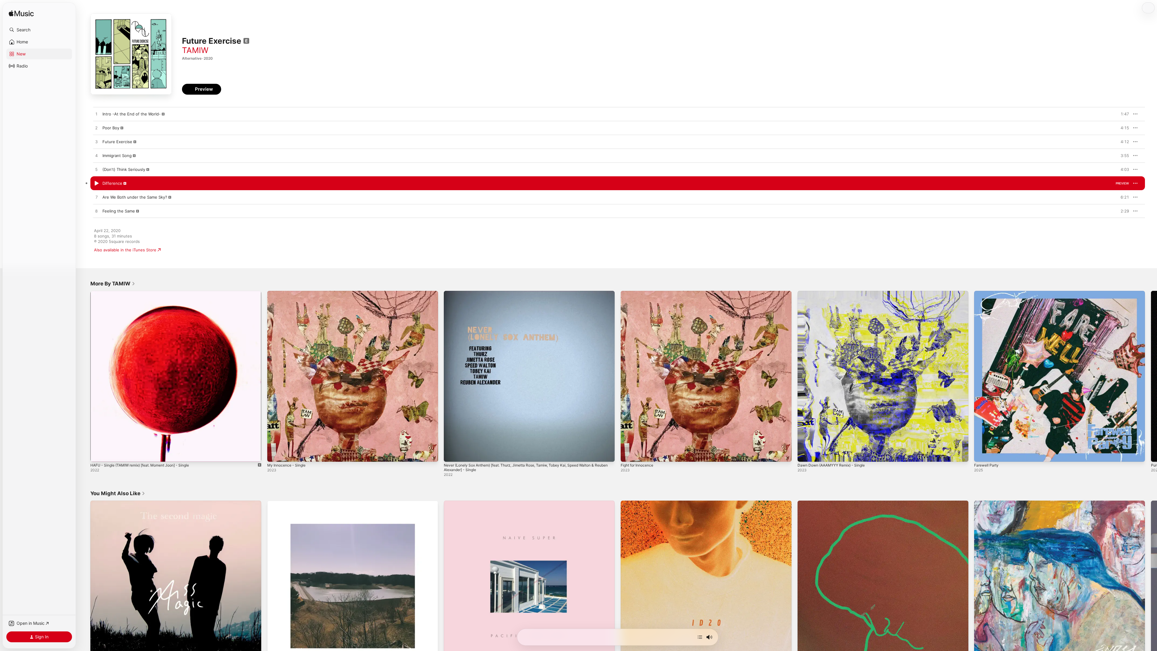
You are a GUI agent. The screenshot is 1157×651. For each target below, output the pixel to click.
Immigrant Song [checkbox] (117, 155)
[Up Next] (700, 637)
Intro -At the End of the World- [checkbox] (131, 114)
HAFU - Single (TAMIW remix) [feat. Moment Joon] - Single (146, 293)
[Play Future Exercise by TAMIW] (96, 142)
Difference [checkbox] (112, 183)
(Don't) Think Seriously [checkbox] (123, 169)
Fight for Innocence (639, 293)
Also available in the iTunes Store (125, 249)
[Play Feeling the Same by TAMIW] (96, 211)
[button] (39, 30)
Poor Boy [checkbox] (110, 127)
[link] (112, 283)
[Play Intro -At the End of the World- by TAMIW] (96, 114)
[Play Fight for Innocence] (628, 454)
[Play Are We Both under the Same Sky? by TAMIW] (96, 197)
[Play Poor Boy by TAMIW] (96, 128)
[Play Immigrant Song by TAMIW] (96, 156)
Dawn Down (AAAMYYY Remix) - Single (835, 293)
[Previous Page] (84, 376)
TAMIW (195, 50)
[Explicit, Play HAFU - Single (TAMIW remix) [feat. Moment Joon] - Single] (97, 454)
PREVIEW (1122, 114)
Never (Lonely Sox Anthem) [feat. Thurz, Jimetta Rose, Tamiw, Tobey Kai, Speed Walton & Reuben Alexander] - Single (528, 295)
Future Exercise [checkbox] (117, 141)
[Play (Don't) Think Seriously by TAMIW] (96, 169)
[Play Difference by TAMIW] (96, 183)
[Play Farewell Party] (981, 454)
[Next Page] (1151, 376)
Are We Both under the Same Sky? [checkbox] (134, 197)
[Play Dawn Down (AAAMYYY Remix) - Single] (805, 454)
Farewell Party (987, 293)
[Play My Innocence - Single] (274, 454)
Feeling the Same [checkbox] (118, 211)
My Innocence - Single (288, 293)
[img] (21, 13)
